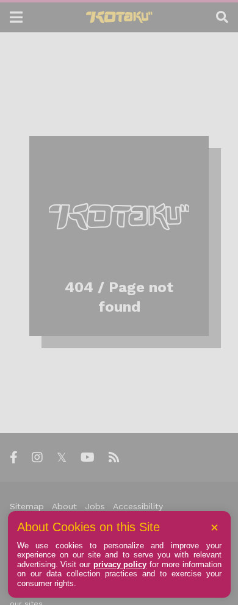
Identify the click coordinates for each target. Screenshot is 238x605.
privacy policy (120, 564)
